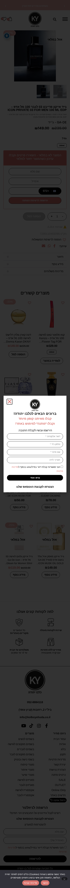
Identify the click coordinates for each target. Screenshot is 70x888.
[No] (64, 878)
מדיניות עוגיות (30, 883)
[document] (35, 444)
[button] (9, 401)
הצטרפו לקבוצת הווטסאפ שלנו (35, 486)
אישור (45, 883)
